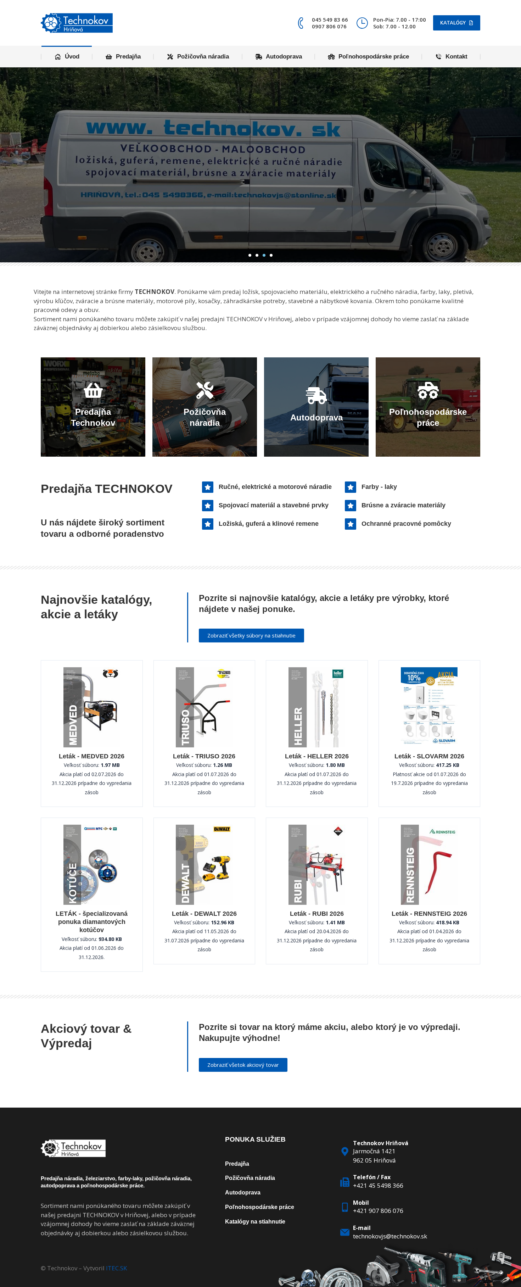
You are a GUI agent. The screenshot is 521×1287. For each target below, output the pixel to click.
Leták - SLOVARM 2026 (429, 756)
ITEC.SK (116, 1268)
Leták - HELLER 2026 (317, 756)
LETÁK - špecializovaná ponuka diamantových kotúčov (92, 922)
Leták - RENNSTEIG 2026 (429, 913)
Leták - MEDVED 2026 (91, 756)
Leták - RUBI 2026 (317, 913)
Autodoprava (242, 1193)
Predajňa (237, 1164)
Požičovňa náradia (250, 1178)
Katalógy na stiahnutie (255, 1222)
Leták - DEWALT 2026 (204, 913)
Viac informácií (260, 200)
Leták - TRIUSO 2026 (204, 756)
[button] (249, 255)
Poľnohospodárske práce (259, 1207)
